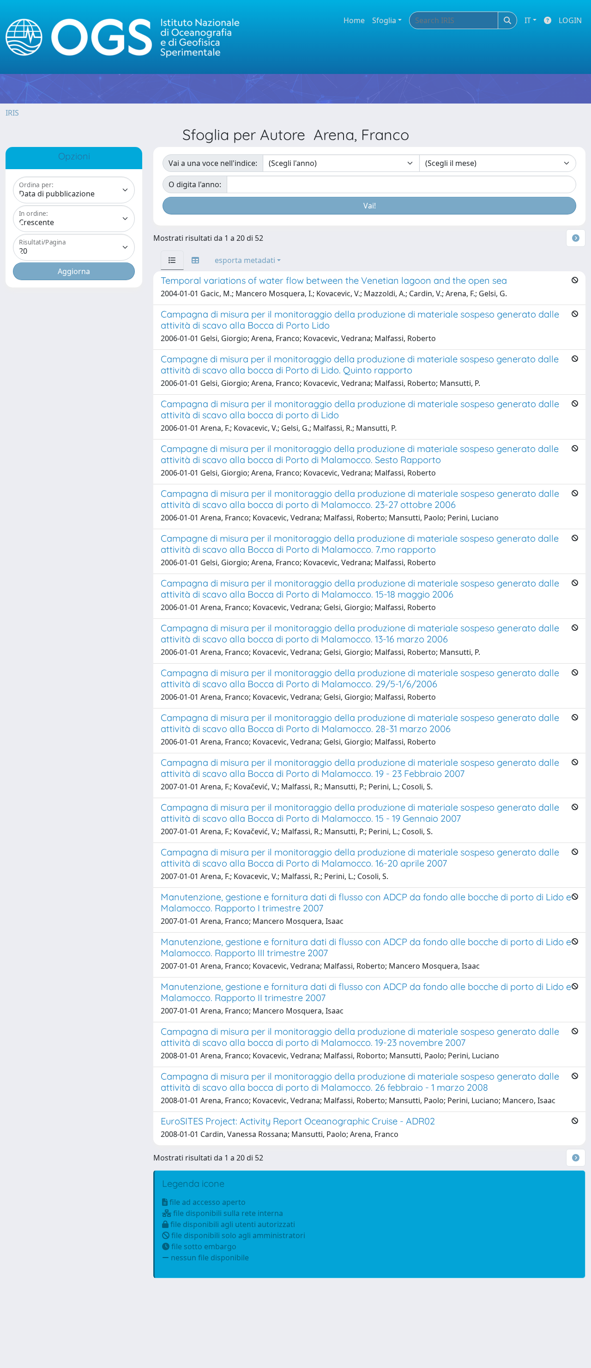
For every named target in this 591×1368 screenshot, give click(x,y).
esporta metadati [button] (245, 260)
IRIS (12, 113)
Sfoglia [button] (384, 20)
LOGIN (570, 20)
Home (354, 20)
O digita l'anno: (195, 184)
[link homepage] (126, 37)
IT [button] (528, 20)
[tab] (172, 260)
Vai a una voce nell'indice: (213, 163)
